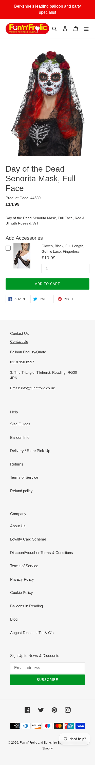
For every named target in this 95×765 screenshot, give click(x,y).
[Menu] (86, 28)
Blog (13, 619)
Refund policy (21, 491)
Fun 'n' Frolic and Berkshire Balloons (45, 742)
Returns (16, 464)
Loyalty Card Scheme (28, 539)
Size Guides (20, 424)
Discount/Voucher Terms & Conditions (41, 552)
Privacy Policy (22, 579)
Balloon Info (19, 437)
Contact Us (19, 341)
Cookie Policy (21, 592)
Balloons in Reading (26, 606)
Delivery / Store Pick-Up (30, 450)
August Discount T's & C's (32, 633)
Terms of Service (24, 477)
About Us (18, 526)
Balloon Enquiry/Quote (28, 352)
